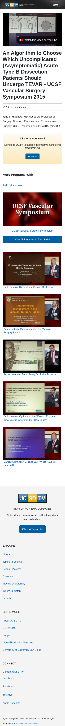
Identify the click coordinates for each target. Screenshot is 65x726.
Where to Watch (12, 590)
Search (7, 598)
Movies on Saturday (14, 583)
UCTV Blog (9, 627)
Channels (8, 576)
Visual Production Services (18, 642)
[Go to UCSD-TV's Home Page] (20, 4)
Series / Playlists (12, 568)
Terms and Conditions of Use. (26, 723)
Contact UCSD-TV (13, 671)
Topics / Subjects (12, 561)
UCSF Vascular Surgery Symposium (32, 230)
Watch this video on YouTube (38, 40)
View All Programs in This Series (32, 239)
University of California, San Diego (22, 649)
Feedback (8, 678)
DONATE (32, 156)
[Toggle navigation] (55, 4)
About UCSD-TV (12, 620)
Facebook (8, 686)
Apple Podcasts (11, 702)
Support (7, 635)
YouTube (7, 694)
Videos (6, 554)
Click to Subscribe (32, 529)
